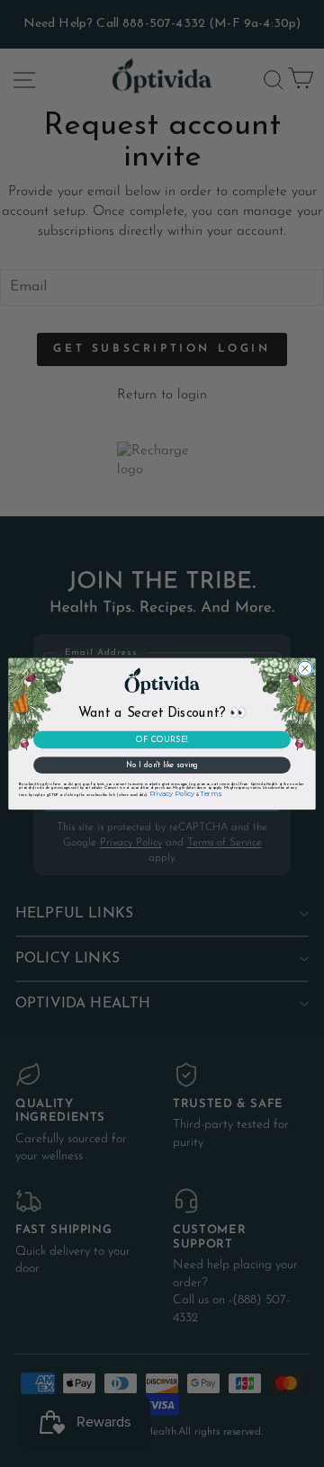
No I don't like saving (162, 764)
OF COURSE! (161, 739)
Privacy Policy (172, 793)
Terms (210, 793)
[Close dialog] (305, 668)
